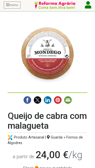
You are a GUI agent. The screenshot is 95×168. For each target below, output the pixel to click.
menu (13, 5)
